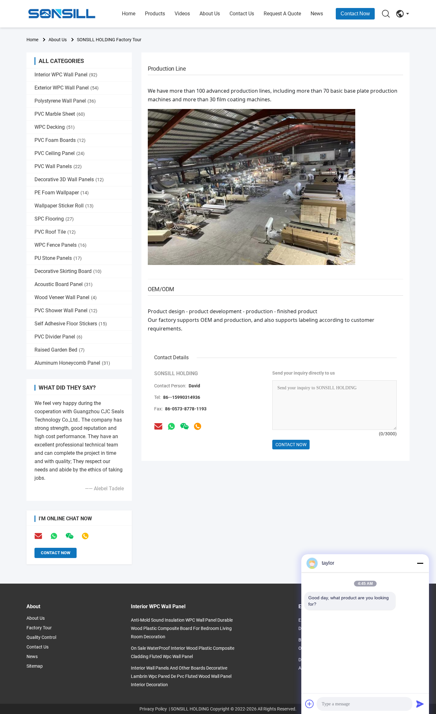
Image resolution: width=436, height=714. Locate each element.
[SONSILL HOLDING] (61, 13)
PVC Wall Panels (58, 166)
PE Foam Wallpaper (61, 193)
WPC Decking (54, 127)
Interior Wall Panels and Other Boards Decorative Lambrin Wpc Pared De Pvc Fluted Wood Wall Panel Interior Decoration (181, 676)
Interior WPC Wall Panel (65, 75)
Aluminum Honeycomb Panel (72, 363)
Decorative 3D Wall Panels (69, 179)
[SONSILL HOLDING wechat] (184, 426)
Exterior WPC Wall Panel (66, 88)
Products (155, 14)
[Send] (420, 704)
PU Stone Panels (58, 258)
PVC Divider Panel (58, 337)
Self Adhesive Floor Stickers (70, 324)
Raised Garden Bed (59, 350)
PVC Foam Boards (60, 140)
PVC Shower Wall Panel (65, 310)
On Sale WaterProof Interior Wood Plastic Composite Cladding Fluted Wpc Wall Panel (182, 652)
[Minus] (420, 563)
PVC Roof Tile (55, 232)
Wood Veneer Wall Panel (65, 297)
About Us (209, 14)
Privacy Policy (153, 708)
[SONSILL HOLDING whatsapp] (171, 426)
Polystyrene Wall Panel (65, 101)
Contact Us (241, 14)
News (317, 14)
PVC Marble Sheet (59, 114)
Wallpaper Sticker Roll (64, 206)
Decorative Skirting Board (67, 271)
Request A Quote (282, 14)
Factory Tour (39, 627)
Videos (182, 14)
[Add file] (309, 704)
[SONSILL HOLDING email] (158, 426)
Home (128, 14)
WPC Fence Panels (60, 245)
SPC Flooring (54, 219)
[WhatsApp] (54, 536)
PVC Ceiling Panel (59, 153)
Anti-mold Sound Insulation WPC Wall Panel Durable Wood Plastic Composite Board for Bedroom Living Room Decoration (182, 628)
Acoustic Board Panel (63, 284)
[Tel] (85, 536)
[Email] (38, 536)
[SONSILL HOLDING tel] (197, 426)
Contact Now (355, 13)
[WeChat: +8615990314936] (69, 536)
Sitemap (34, 666)
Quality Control (41, 637)
